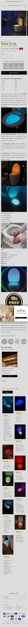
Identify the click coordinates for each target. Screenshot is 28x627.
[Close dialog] (27, 306)
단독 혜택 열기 (21, 317)
